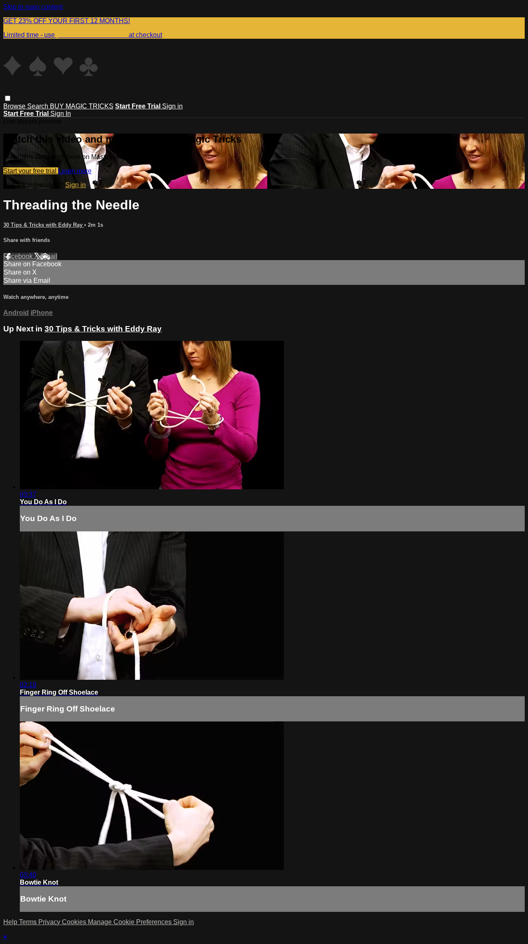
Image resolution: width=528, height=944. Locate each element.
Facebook (18, 256)
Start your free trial (30, 170)
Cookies (75, 921)
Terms (28, 921)
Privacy (50, 921)
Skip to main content (33, 6)
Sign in (172, 106)
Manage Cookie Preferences (130, 921)
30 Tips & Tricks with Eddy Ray (43, 225)
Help (11, 921)
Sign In (60, 113)
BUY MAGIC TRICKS (81, 106)
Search (38, 106)
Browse (15, 106)
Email (48, 256)
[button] (7, 98)
